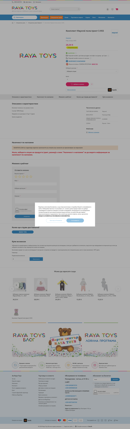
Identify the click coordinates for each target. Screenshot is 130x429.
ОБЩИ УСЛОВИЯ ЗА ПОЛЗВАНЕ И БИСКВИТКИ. (54, 216)
